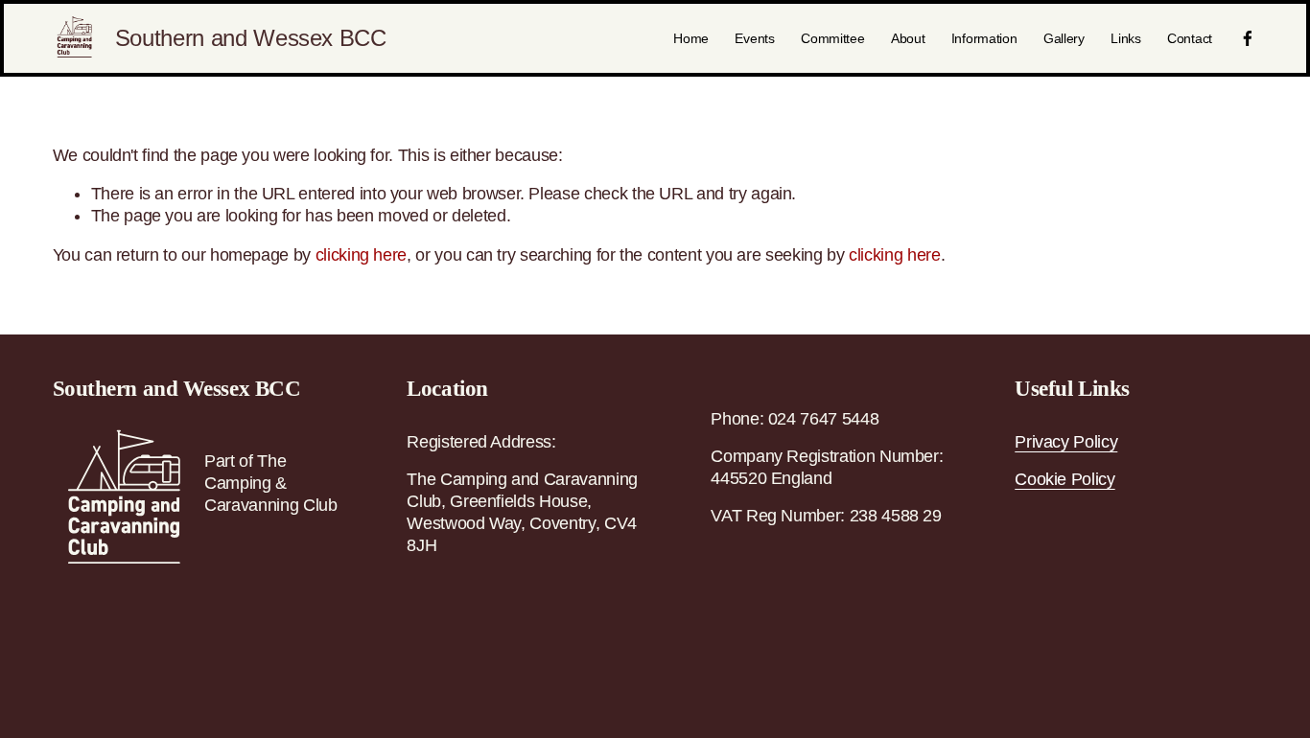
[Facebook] (1247, 38)
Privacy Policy (1066, 441)
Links (1126, 38)
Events (754, 38)
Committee (832, 38)
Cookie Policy (1064, 479)
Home (691, 38)
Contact (1189, 38)
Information (984, 38)
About (908, 38)
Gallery (1064, 38)
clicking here (361, 255)
